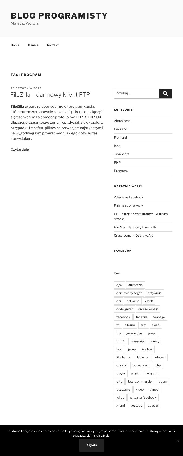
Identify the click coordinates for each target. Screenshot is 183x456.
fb (117, 325)
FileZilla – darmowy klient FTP (50, 94)
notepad (159, 357)
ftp (118, 333)
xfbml (120, 405)
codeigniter (124, 309)
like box (146, 349)
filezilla (130, 325)
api (118, 301)
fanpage (159, 317)
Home (15, 45)
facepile (141, 317)
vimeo (154, 389)
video (140, 389)
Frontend (120, 137)
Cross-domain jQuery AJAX (133, 235)
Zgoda (91, 445)
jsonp (132, 349)
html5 (120, 341)
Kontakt (53, 45)
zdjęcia (153, 405)
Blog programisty (59, 16)
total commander (140, 381)
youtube (136, 405)
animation (135, 285)
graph (152, 333)
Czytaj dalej (20, 149)
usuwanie (123, 389)
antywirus (154, 293)
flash (155, 325)
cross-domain (148, 309)
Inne (117, 146)
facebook (123, 317)
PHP (117, 162)
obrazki (121, 365)
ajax (119, 285)
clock (149, 301)
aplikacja (133, 301)
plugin (135, 373)
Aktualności (122, 121)
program (151, 373)
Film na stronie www (128, 205)
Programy (121, 171)
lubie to (142, 357)
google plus (134, 333)
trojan (162, 381)
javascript (138, 341)
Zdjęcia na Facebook (128, 197)
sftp (119, 381)
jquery (155, 341)
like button (123, 357)
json (119, 349)
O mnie (33, 45)
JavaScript (121, 154)
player (120, 373)
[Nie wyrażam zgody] (177, 441)
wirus (120, 397)
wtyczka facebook (143, 397)
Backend (120, 129)
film (143, 325)
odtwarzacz (141, 365)
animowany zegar (129, 293)
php (158, 365)
